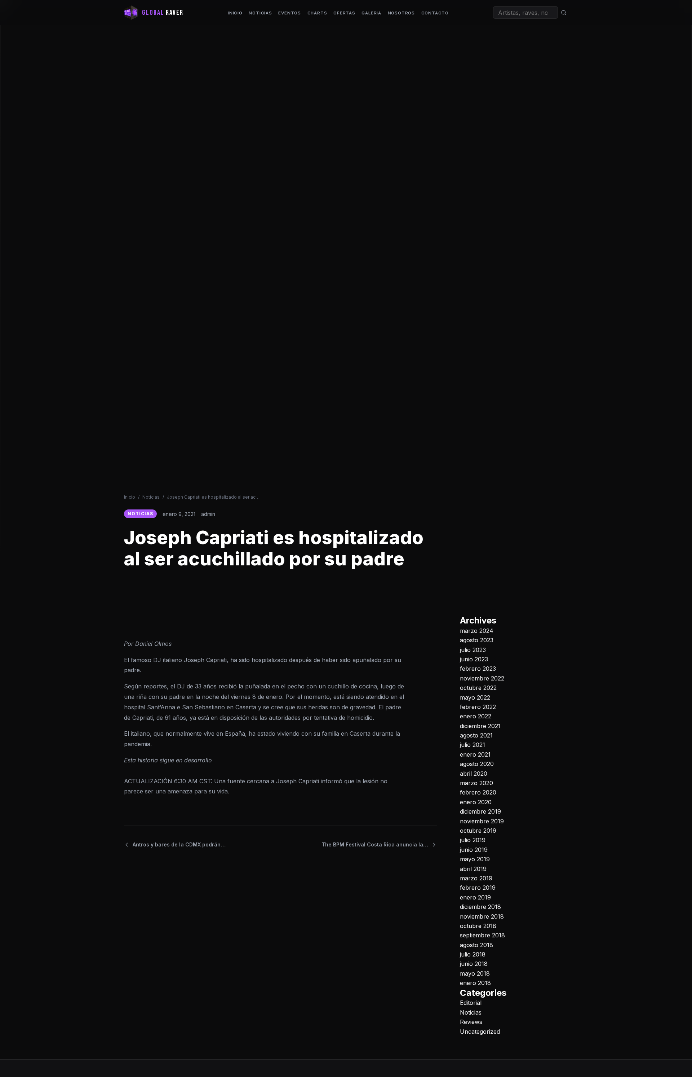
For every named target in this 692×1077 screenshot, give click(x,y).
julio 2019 (472, 840)
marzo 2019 (476, 878)
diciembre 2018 (480, 906)
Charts (317, 13)
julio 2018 (472, 954)
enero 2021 (475, 754)
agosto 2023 (476, 640)
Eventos (289, 13)
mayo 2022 (475, 697)
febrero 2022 (478, 706)
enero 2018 (475, 982)
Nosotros (401, 13)
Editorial (471, 1002)
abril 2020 (473, 773)
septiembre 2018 (482, 935)
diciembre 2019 (480, 811)
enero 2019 (475, 897)
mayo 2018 (475, 973)
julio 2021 (472, 744)
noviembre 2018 (482, 916)
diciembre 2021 (480, 725)
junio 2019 (474, 849)
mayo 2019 (475, 859)
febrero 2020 (478, 792)
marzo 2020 (476, 783)
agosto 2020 (477, 763)
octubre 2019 (478, 830)
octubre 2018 (478, 925)
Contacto (435, 13)
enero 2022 (475, 716)
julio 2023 (473, 649)
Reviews (471, 1021)
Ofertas (344, 13)
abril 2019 (473, 868)
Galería (371, 13)
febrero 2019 (478, 887)
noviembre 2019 (482, 820)
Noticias (260, 13)
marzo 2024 (476, 630)
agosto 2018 (476, 944)
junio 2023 (474, 659)
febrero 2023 (478, 668)
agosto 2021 (476, 735)
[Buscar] (563, 12)
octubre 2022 (478, 687)
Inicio (235, 13)
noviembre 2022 (482, 678)
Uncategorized (480, 1031)
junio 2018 (474, 963)
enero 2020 (476, 802)
